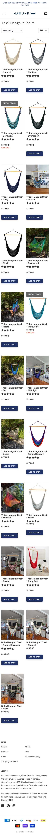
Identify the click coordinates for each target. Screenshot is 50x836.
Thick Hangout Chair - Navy (12, 198)
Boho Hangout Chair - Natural (36, 643)
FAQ (27, 752)
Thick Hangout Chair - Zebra (12, 452)
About (27, 747)
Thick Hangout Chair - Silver (37, 516)
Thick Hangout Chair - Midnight (37, 389)
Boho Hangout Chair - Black (11, 707)
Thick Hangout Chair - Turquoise (37, 325)
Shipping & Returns (9, 761)
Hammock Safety (32, 756)
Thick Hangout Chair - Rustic (12, 580)
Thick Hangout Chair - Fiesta (12, 325)
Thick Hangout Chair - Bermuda (12, 134)
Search (4, 747)
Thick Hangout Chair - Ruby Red (37, 580)
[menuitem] (46, 13)
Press (3, 756)
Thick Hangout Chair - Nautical (37, 70)
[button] (8, 75)
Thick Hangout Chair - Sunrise (12, 516)
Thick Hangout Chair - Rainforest (37, 261)
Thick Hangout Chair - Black (12, 261)
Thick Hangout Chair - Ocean (37, 198)
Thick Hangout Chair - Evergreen (37, 134)
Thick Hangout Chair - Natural (12, 70)
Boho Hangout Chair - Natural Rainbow (11, 643)
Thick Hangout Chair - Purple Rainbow (37, 452)
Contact (4, 752)
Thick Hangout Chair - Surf (12, 389)
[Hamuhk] (25, 13)
